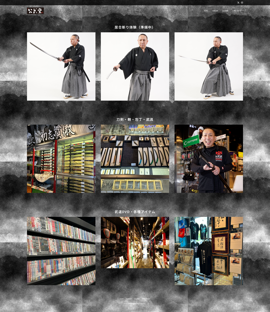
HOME (206, 11)
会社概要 (225, 11)
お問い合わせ (236, 11)
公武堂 (133, 303)
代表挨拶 (215, 11)
